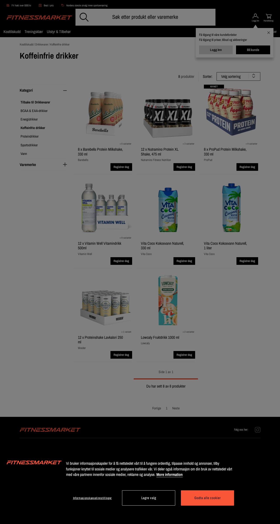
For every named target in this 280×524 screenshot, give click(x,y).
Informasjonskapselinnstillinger (92, 498)
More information (169, 474)
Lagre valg (148, 497)
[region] (140, 483)
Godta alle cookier (207, 497)
